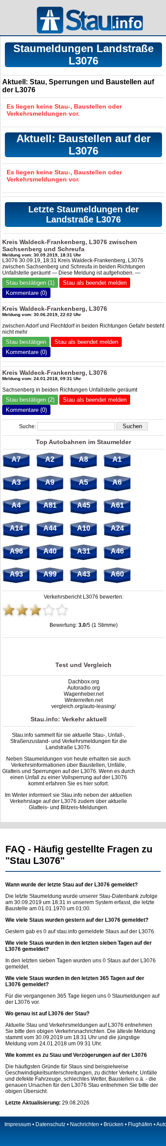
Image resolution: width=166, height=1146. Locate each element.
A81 (50, 505)
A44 (50, 528)
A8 (83, 459)
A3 (16, 482)
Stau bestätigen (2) (30, 399)
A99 (50, 574)
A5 (83, 482)
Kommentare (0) (26, 293)
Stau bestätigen (26, 342)
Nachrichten (84, 1124)
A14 (16, 528)
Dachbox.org (83, 682)
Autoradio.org (83, 688)
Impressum (17, 1124)
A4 (16, 505)
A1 (117, 459)
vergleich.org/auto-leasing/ (83, 706)
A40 (50, 551)
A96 (16, 551)
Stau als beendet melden (95, 282)
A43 (83, 574)
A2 (49, 459)
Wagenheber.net (84, 694)
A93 (16, 574)
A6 (117, 482)
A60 (117, 574)
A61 (117, 505)
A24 (117, 528)
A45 (83, 505)
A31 (83, 551)
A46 (117, 551)
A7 (16, 459)
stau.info (67, 931)
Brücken (114, 1124)
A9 (49, 482)
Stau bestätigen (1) (30, 282)
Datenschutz (50, 1124)
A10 (83, 528)
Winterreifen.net (84, 700)
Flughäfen (140, 1124)
